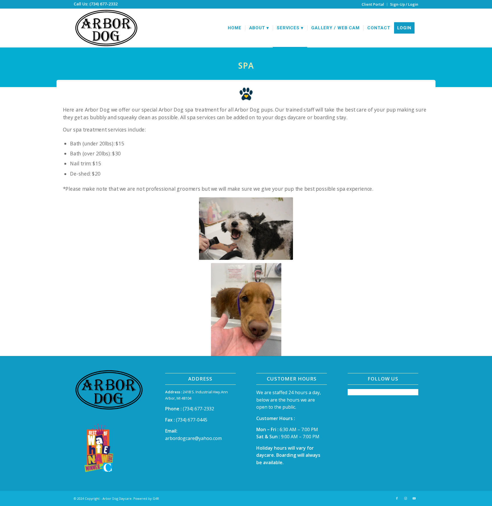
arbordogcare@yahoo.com (193, 438)
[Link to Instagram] (405, 498)
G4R (156, 498)
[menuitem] (373, 4)
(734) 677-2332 (198, 409)
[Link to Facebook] (397, 498)
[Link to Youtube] (414, 498)
